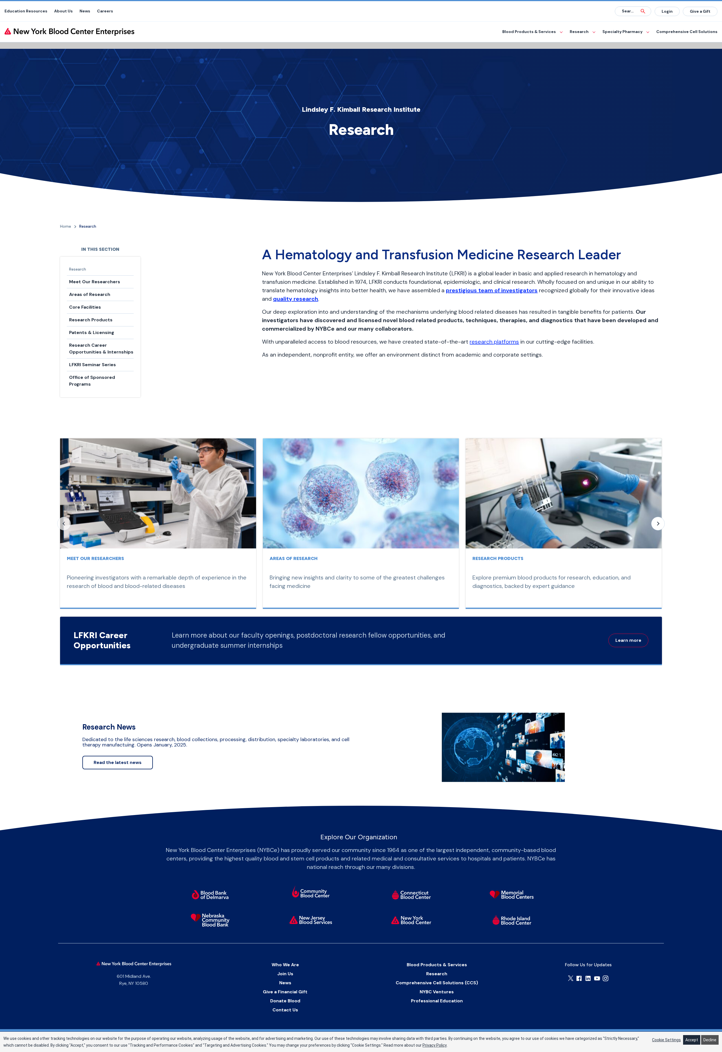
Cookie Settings (666, 1040)
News (85, 11)
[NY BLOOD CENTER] (69, 32)
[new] (311, 920)
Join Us (285, 974)
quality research (295, 298)
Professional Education (437, 1001)
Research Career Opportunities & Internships (101, 348)
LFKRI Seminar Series (92, 365)
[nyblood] (411, 920)
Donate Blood (285, 1001)
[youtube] (597, 978)
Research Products (91, 320)
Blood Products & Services (529, 31)
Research (579, 31)
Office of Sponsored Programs (92, 380)
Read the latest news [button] (118, 762)
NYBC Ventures (437, 992)
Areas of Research (89, 294)
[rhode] (512, 920)
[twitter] (570, 978)
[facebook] (579, 978)
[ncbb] (210, 920)
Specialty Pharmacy (622, 31)
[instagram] (605, 978)
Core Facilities (85, 307)
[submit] (643, 11)
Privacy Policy (434, 1045)
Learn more (628, 640)
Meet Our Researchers (94, 282)
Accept (691, 1040)
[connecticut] (411, 894)
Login (667, 11)
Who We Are (285, 965)
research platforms (494, 341)
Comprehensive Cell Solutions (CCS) (437, 983)
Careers (105, 11)
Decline (709, 1040)
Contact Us (285, 1010)
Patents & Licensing (91, 332)
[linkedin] (588, 978)
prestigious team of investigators (492, 290)
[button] (658, 523)
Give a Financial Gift (285, 992)
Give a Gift (700, 11)
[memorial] (512, 894)
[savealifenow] (311, 892)
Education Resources (26, 11)
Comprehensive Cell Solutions (686, 31)
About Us (63, 11)
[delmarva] (210, 894)
